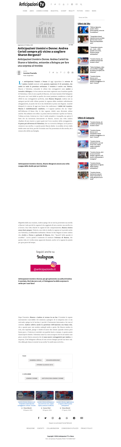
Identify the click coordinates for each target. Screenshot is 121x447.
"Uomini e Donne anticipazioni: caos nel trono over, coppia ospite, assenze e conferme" (96, 144)
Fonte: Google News (28, 75)
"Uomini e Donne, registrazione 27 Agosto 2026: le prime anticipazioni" (97, 165)
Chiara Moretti (27, 408)
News (94, 11)
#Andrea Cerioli (36, 360)
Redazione (31, 428)
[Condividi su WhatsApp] (65, 72)
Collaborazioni (53, 428)
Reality (71, 11)
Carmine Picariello (30, 73)
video (87, 11)
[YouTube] (65, 4)
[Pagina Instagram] (45, 259)
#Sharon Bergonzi (53, 360)
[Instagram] (60, 4)
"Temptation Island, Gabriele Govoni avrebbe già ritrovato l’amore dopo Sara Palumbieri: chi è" (97, 39)
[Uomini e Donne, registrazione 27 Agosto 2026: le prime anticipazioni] (64, 395)
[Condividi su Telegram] (69, 72)
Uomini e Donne (42, 11)
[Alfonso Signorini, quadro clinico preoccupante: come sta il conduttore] (83, 30)
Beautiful (54, 11)
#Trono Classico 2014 (45, 365)
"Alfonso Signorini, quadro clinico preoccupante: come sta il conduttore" (97, 29)
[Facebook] (52, 4)
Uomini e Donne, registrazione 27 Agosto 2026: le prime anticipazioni (65, 403)
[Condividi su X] (54, 72)
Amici (32, 11)
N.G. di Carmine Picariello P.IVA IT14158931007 (60, 439)
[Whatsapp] (69, 4)
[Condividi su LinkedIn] (58, 72)
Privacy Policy (86, 428)
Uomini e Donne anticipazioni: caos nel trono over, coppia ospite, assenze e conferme (45, 403)
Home (25, 11)
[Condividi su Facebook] (50, 72)
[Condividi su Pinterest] (62, 72)
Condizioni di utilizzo (69, 428)
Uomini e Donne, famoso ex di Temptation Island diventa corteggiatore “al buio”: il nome (27, 403)
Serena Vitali (46, 408)
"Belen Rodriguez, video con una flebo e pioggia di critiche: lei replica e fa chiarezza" (97, 69)
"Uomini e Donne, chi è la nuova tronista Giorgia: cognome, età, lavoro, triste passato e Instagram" (96, 155)
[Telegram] (73, 4)
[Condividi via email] (74, 72)
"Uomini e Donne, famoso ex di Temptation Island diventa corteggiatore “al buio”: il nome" (97, 79)
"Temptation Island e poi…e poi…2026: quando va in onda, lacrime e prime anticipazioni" (96, 50)
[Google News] (78, 4)
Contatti (40, 428)
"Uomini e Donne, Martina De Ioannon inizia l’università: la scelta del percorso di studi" (96, 175)
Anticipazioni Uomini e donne (52, 378)
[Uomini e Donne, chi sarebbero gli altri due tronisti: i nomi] (83, 61)
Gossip (63, 11)
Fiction (80, 11)
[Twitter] (56, 4)
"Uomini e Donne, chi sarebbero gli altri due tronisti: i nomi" (96, 60)
